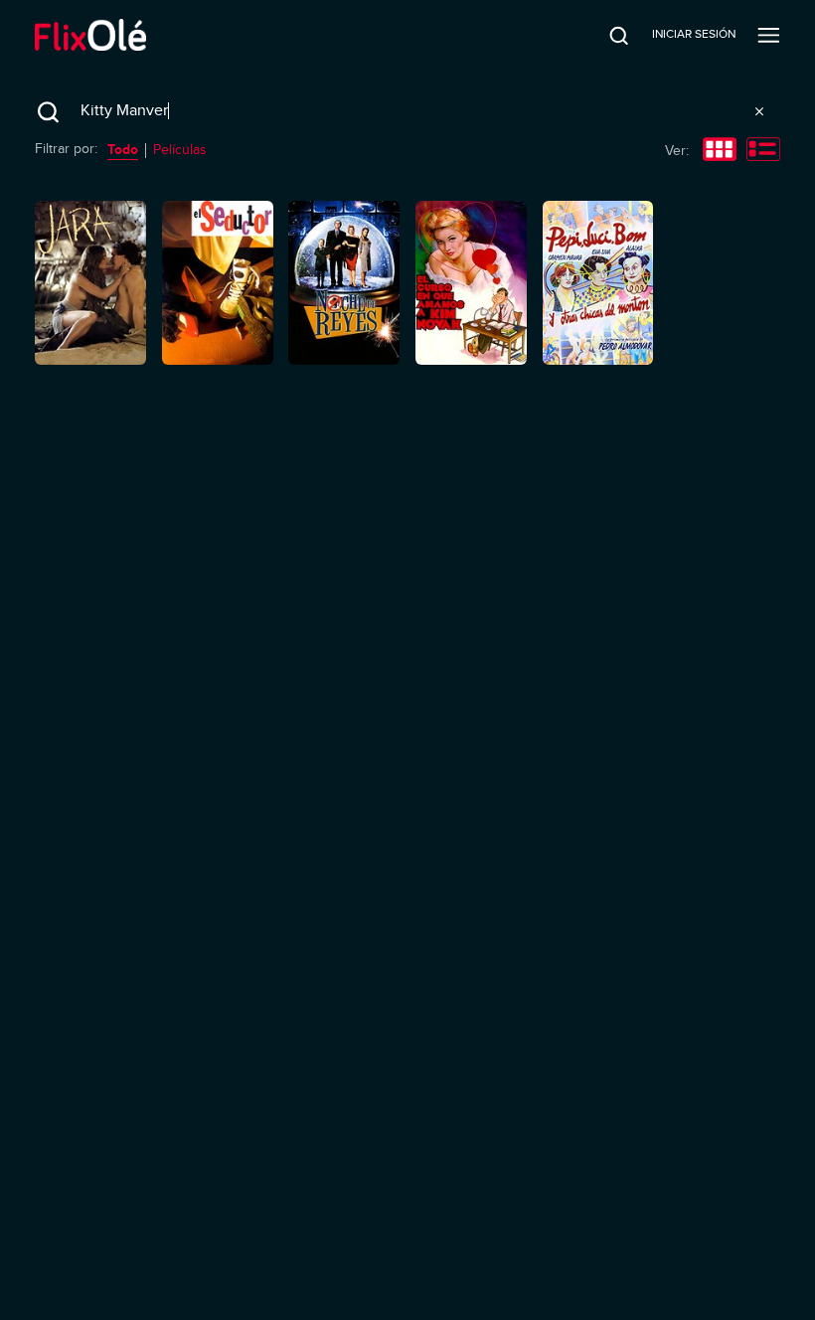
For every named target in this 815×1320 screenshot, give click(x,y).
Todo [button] (122, 149)
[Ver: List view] (763, 151)
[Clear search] (759, 111)
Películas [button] (180, 149)
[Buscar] (605, 35)
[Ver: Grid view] (719, 151)
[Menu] (768, 35)
